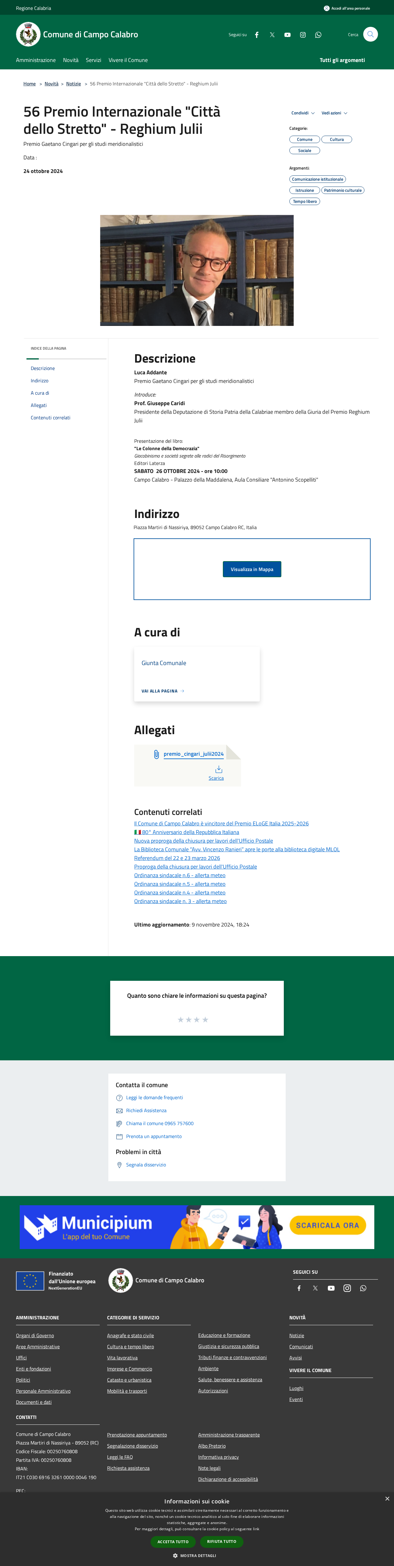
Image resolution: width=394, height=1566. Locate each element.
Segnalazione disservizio (132, 1445)
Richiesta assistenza (128, 1468)
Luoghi (296, 1388)
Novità (51, 83)
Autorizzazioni (213, 1390)
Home (29, 83)
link (256, 1528)
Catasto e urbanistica (129, 1379)
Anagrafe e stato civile (130, 1335)
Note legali (209, 1468)
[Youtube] (285, 34)
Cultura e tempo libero (130, 1346)
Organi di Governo (35, 1335)
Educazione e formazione (224, 1335)
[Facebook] (254, 34)
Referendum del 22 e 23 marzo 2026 (177, 858)
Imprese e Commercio (129, 1368)
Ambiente (208, 1368)
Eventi (296, 1399)
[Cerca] (370, 34)
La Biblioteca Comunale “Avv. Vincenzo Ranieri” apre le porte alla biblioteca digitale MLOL (237, 849)
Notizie (73, 83)
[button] (197, 1555)
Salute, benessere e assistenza (230, 1379)
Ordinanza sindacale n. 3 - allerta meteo (180, 901)
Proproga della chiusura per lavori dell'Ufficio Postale (195, 866)
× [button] (387, 1499)
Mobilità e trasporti (127, 1391)
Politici (23, 1379)
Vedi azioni (332, 112)
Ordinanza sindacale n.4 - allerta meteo (180, 892)
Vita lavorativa (122, 1357)
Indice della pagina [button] (48, 348)
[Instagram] (300, 34)
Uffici (21, 1357)
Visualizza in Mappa (252, 569)
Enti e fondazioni (33, 1368)
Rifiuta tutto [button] (221, 1541)
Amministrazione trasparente (229, 1434)
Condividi (300, 112)
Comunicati (301, 1346)
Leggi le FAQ (120, 1457)
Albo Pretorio (212, 1445)
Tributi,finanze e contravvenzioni (232, 1357)
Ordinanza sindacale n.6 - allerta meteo (180, 875)
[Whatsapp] (316, 34)
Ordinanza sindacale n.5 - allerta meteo (180, 884)
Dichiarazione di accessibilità (228, 1479)
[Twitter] (269, 34)
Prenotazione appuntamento (137, 1434)
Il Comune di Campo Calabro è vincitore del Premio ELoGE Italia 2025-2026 (221, 823)
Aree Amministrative (38, 1346)
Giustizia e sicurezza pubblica (228, 1346)
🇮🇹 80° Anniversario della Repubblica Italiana (186, 832)
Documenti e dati (34, 1402)
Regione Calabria (33, 8)
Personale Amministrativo (43, 1391)
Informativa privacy (218, 1457)
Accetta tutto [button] (173, 1541)
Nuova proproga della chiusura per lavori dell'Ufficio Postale (203, 840)
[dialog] (197, 1529)
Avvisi (295, 1357)
